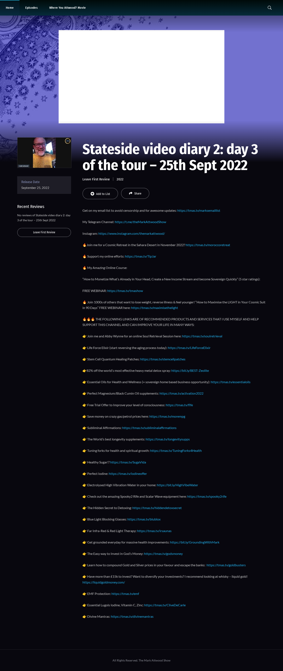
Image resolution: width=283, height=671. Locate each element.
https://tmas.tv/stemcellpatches (162, 359)
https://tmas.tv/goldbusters (226, 565)
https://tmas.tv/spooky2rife (206, 496)
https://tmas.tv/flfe (179, 405)
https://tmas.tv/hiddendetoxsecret (157, 508)
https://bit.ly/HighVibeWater (177, 485)
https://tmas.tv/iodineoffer (128, 473)
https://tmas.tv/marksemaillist (198, 210)
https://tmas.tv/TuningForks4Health (176, 450)
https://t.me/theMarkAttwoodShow (140, 222)
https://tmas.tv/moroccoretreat (208, 245)
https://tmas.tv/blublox (144, 519)
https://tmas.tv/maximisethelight (154, 308)
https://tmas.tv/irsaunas (154, 531)
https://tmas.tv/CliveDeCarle (165, 605)
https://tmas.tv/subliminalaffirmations (149, 428)
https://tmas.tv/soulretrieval (202, 336)
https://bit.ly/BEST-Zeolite (190, 370)
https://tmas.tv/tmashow (125, 291)
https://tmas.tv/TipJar (140, 256)
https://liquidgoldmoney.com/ (103, 582)
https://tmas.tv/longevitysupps (168, 439)
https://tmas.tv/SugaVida (128, 462)
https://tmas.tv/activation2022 (181, 393)
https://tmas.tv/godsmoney (163, 554)
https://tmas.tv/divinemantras (132, 616)
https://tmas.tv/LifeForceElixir (189, 348)
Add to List (103, 194)
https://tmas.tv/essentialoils (230, 382)
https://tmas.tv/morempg (167, 416)
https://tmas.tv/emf (125, 594)
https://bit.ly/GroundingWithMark (194, 542)
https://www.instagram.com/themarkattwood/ (131, 233)
